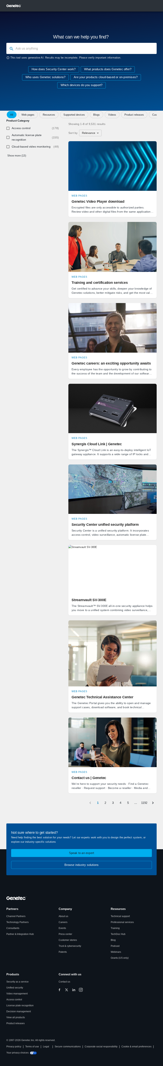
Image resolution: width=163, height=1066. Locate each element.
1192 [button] (144, 802)
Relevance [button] (88, 132)
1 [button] (98, 802)
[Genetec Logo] (13, 5)
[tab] (11, 114)
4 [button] (120, 802)
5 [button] (128, 802)
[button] (112, 179)
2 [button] (105, 802)
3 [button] (113, 802)
